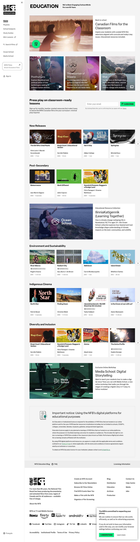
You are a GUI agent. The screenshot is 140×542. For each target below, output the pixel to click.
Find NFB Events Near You (84, 491)
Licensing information (122, 464)
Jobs (127, 491)
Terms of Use (66, 444)
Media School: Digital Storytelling (110, 373)
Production (111, 495)
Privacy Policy (74, 532)
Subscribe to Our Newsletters (85, 483)
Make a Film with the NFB (84, 495)
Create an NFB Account (83, 479)
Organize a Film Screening (84, 499)
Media (128, 487)
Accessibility (34, 532)
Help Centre (130, 483)
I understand (106, 535)
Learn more (121, 535)
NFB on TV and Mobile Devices (41, 511)
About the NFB (35, 504)
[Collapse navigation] (22, 2)
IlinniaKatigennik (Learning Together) (109, 214)
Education (44, 6)
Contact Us (130, 479)
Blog (108, 479)
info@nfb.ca (106, 450)
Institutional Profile (48, 532)
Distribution (111, 483)
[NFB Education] (9, 10)
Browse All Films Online (83, 487)
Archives (110, 491)
